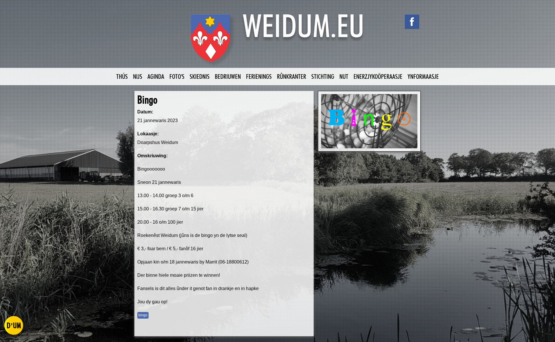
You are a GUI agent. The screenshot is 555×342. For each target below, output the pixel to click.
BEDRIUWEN (228, 76)
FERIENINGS (259, 76)
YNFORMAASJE (423, 76)
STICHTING (322, 76)
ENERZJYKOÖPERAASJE (378, 76)
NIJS (137, 76)
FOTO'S (176, 76)
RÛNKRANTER (291, 76)
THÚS (122, 76)
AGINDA (155, 76)
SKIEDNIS (200, 76)
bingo (142, 315)
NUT (343, 76)
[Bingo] (369, 121)
